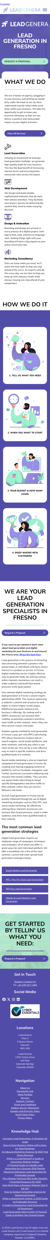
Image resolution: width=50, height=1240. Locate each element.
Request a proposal (17, 61)
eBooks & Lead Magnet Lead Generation (21, 900)
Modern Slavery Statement (25, 1107)
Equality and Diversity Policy (25, 1111)
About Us (25, 1087)
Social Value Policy (25, 1114)
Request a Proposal (15, 632)
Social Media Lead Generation (21, 870)
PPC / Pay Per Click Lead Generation (24, 879)
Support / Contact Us (25, 981)
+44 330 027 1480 (27, 985)
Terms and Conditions (25, 1104)
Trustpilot (5, 4)
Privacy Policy (25, 1117)
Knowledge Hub (25, 1091)
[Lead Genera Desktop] (22, 9)
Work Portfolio (25, 1094)
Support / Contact (25, 1101)
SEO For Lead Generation (19, 888)
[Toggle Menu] (45, 9)
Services (25, 1097)
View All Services (16, 133)
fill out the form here (30, 654)
